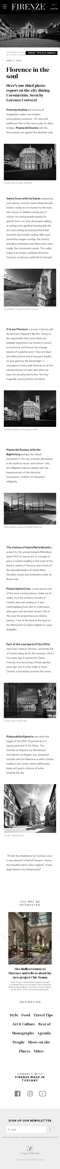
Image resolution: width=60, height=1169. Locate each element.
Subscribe (54, 9)
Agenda (44, 1033)
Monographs (23, 1033)
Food (25, 1015)
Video (39, 1051)
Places (24, 1051)
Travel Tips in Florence (42, 53)
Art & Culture (23, 1024)
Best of (44, 1024)
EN (53, 5)
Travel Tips (43, 1015)
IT (56, 5)
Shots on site (39, 1042)
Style (14, 1015)
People (19, 1042)
